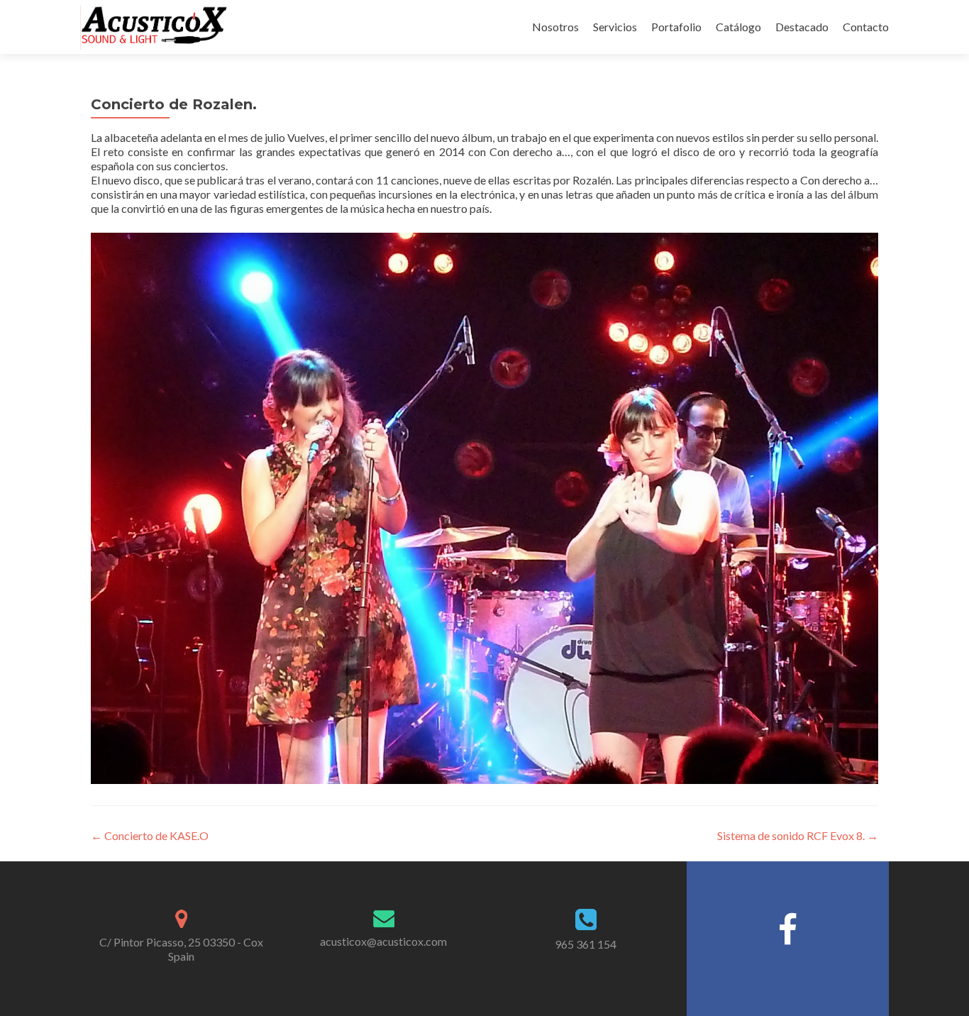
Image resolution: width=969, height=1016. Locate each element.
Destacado (802, 26)
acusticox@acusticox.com (383, 941)
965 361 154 (585, 944)
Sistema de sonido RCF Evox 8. (797, 835)
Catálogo (738, 26)
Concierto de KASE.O (150, 835)
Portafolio (676, 26)
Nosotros (555, 26)
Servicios (615, 26)
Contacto (866, 26)
